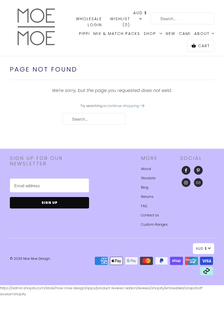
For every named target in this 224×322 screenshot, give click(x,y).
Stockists (148, 178)
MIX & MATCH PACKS (116, 33)
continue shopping (123, 105)
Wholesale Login (89, 22)
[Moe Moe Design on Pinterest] (198, 170)
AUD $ (140, 13)
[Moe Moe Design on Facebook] (186, 170)
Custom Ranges (154, 224)
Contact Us (150, 215)
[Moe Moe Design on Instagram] (186, 182)
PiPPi (84, 33)
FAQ (144, 206)
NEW (170, 33)
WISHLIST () (120, 22)
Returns (147, 196)
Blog (144, 187)
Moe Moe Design (36, 258)
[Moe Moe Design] (36, 27)
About (146, 168)
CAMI (185, 33)
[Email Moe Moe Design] (198, 182)
